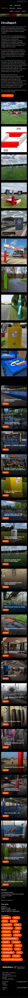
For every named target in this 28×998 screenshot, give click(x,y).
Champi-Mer (6, 924)
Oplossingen (17, 5)
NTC (19, 952)
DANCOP (3, 911)
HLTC (4, 921)
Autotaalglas (7, 945)
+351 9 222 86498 (22, 987)
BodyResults (7, 949)
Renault (5, 942)
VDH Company (7, 928)
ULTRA (8, 908)
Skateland (6, 931)
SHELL (17, 924)
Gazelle (14, 921)
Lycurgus (16, 942)
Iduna (17, 949)
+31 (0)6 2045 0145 (22, 981)
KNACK (18, 945)
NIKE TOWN (6, 935)
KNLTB (16, 917)
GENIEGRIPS (16, 911)
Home (11, 5)
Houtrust (6, 956)
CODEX (14, 910)
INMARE (3, 908)
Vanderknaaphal (8, 952)
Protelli (5, 50)
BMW (18, 928)
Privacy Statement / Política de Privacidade (12, 894)
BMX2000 (6, 917)
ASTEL (3, 910)
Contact (23, 11)
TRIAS (16, 931)
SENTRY (9, 911)
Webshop (19, 8)
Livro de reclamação (6, 895)
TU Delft (16, 956)
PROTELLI (4, 906)
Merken (11, 11)
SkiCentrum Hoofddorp (10, 938)
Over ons (17, 11)
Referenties (12, 8)
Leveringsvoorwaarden (7, 892)
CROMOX (8, 910)
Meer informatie (7, 95)
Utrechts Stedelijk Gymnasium (12, 959)
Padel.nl (17, 935)
